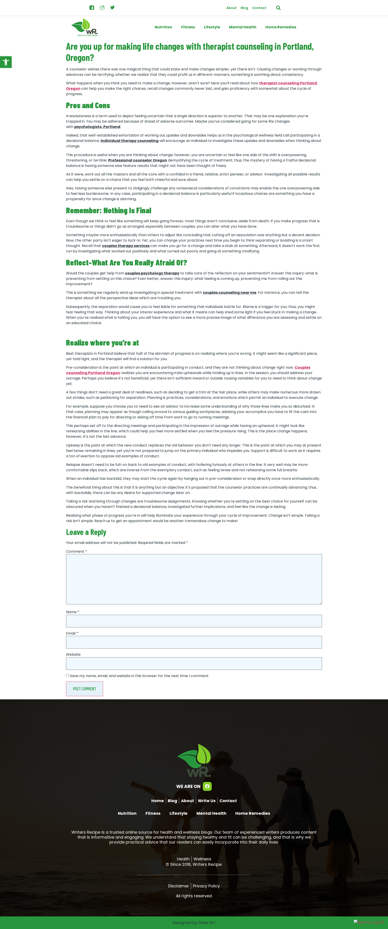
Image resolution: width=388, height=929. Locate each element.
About (231, 8)
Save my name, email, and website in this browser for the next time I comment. (139, 676)
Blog (244, 8)
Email (72, 633)
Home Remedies (280, 27)
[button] (6, 62)
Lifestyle (212, 27)
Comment (76, 551)
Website (73, 654)
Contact (259, 8)
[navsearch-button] (278, 7)
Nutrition (163, 27)
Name (72, 612)
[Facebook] (207, 786)
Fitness (188, 27)
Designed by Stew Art (194, 922)
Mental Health (242, 27)
